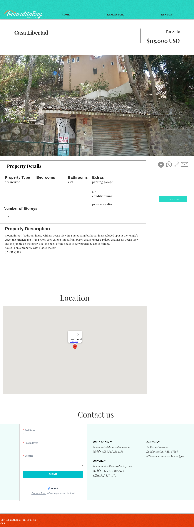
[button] (115, 14)
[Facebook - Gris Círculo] (161, 165)
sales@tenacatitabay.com (115, 447)
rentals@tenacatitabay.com (116, 466)
